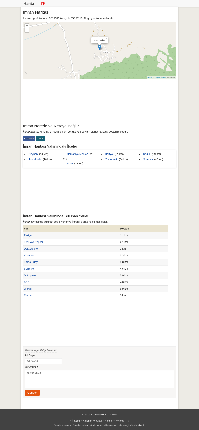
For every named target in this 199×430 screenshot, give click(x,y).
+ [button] (27, 26)
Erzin (70, 163)
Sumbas (148, 159)
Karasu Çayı (31, 262)
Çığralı (28, 288)
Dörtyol (109, 154)
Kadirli (146, 154)
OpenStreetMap (160, 77)
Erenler (28, 295)
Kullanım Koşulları (92, 420)
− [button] (27, 30)
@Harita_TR (122, 420)
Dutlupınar (30, 275)
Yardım (108, 420)
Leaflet (149, 77)
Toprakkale (35, 159)
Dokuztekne (31, 248)
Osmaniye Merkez (77, 154)
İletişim (76, 420)
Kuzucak (29, 255)
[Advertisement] (99, 100)
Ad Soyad (30, 355)
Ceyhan (33, 154)
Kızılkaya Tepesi (33, 242)
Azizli (27, 282)
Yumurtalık (111, 159)
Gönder (32, 392)
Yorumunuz (31, 366)
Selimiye (29, 268)
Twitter (40, 138)
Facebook (29, 138)
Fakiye (28, 235)
